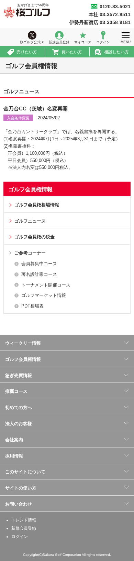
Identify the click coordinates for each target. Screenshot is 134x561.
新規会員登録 (59, 42)
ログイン (103, 42)
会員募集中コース (39, 263)
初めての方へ (18, 407)
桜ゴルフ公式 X (32, 42)
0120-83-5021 (115, 6)
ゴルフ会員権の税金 (34, 236)
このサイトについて (25, 471)
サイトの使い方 (20, 487)
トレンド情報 (23, 520)
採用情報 (14, 455)
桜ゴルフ (26, 12)
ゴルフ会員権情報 (31, 189)
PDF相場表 (32, 306)
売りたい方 (26, 52)
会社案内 (14, 439)
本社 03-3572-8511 (110, 14)
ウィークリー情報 (23, 343)
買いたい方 (72, 52)
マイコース (82, 42)
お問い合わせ (18, 504)
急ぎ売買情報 (18, 375)
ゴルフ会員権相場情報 (36, 204)
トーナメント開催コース (45, 285)
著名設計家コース (39, 274)
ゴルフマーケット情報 (43, 295)
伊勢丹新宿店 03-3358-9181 (100, 22)
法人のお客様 (18, 423)
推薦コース (16, 391)
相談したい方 (116, 52)
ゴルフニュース (30, 221)
